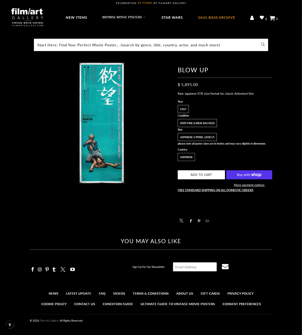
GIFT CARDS (210, 293)
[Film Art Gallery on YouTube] (73, 269)
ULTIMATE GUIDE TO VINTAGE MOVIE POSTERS (178, 304)
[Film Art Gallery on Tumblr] (54, 269)
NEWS (53, 293)
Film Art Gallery (49, 320)
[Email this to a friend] (208, 221)
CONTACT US (84, 304)
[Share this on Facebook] (192, 221)
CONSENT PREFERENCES (241, 304)
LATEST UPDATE (78, 293)
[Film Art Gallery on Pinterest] (47, 269)
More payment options (249, 185)
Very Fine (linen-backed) (197, 123)
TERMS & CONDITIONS (151, 293)
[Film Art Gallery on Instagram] (40, 269)
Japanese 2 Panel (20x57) (197, 137)
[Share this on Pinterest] (200, 221)
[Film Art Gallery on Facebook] (33, 269)
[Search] (263, 45)
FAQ (102, 293)
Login (252, 18)
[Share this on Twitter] (182, 220)
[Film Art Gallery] (27, 17)
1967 (183, 109)
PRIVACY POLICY (240, 293)
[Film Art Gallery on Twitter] (63, 269)
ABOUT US (184, 293)
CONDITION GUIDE (118, 304)
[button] (124, 17)
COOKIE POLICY (54, 304)
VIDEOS (119, 293)
